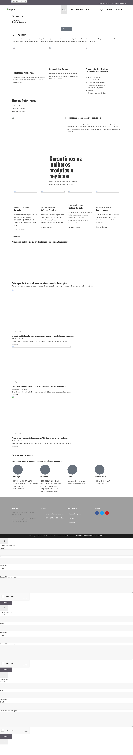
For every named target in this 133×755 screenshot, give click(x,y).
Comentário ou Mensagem (8, 577)
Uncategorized (16, 331)
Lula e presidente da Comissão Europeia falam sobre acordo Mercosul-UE (39, 386)
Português (18, 1)
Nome (2, 548)
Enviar (6, 602)
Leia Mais (15, 344)
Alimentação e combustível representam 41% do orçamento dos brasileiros (39, 438)
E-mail (2, 568)
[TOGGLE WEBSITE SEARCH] (126, 9)
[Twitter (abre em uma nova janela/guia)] (7, 2)
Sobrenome (3, 565)
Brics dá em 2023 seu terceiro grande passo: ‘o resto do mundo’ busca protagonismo (43, 336)
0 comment (25, 339)
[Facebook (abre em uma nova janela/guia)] (9, 2)
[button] (66, 29)
